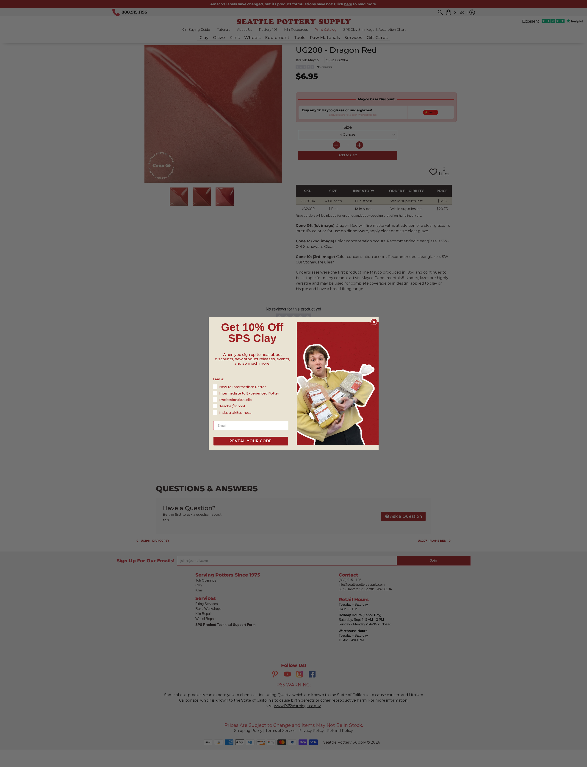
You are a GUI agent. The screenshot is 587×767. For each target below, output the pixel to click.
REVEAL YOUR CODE (251, 441)
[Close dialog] (374, 322)
